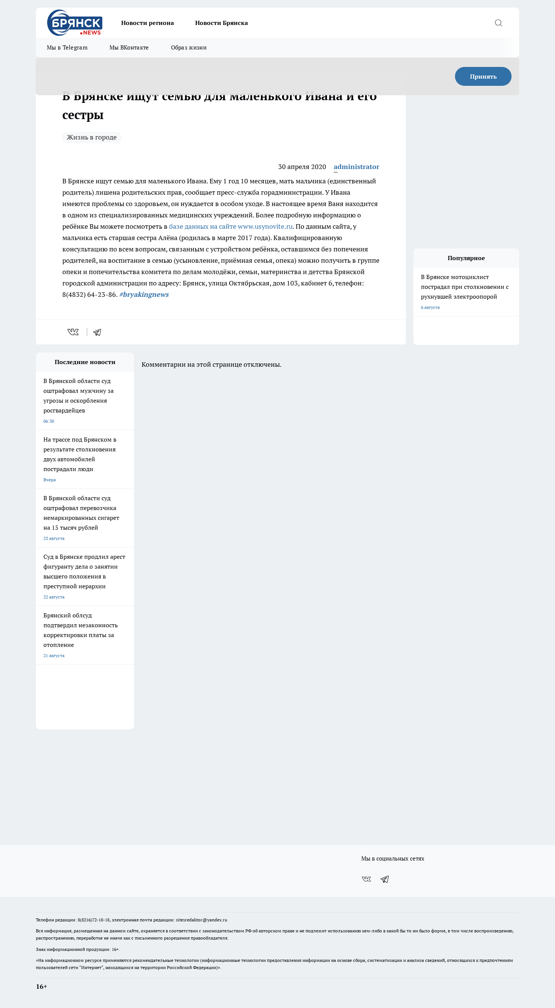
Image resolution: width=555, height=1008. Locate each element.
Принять (483, 76)
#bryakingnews (143, 294)
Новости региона (147, 22)
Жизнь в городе (92, 137)
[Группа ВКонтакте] (366, 879)
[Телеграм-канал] (385, 879)
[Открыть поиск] (498, 22)
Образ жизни (189, 47)
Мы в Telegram (67, 47)
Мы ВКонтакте (129, 47)
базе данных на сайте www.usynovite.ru (231, 226)
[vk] (73, 332)
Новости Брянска (221, 22)
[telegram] (99, 332)
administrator (356, 166)
